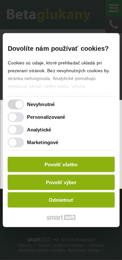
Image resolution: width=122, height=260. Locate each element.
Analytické (39, 129)
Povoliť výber (61, 182)
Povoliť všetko (61, 164)
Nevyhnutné (41, 104)
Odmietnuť (61, 200)
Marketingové (42, 142)
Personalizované (46, 117)
